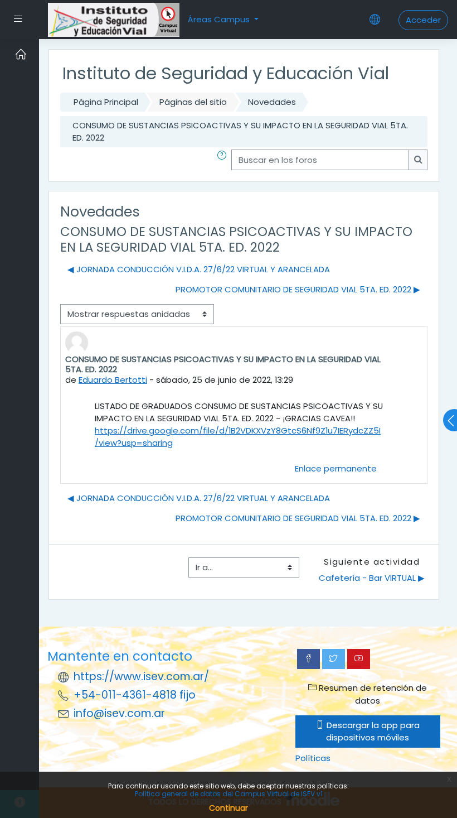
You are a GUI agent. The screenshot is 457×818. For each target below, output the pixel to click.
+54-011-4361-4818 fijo (135, 694)
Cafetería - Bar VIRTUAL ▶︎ (372, 578)
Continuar (228, 808)
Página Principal (106, 102)
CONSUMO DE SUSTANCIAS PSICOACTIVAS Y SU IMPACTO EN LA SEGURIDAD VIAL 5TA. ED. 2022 (240, 131)
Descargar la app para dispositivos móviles (372, 731)
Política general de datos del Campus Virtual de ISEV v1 (229, 793)
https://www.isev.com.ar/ (141, 676)
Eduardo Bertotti (113, 380)
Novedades (272, 102)
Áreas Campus (220, 19)
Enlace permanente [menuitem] (336, 468)
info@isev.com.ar (119, 713)
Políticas (312, 758)
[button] (224, 160)
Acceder (423, 20)
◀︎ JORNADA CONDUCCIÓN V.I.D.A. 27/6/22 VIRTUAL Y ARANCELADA (198, 269)
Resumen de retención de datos (372, 694)
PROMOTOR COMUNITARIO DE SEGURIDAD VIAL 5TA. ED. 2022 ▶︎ (298, 289)
